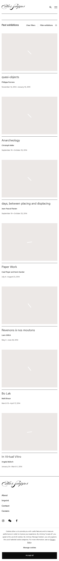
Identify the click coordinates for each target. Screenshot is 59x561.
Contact (5, 506)
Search (50, 7)
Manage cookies (29, 548)
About (5, 495)
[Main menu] (55, 7)
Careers (5, 511)
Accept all (29, 555)
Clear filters (30, 25)
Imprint (5, 501)
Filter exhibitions (46, 25)
